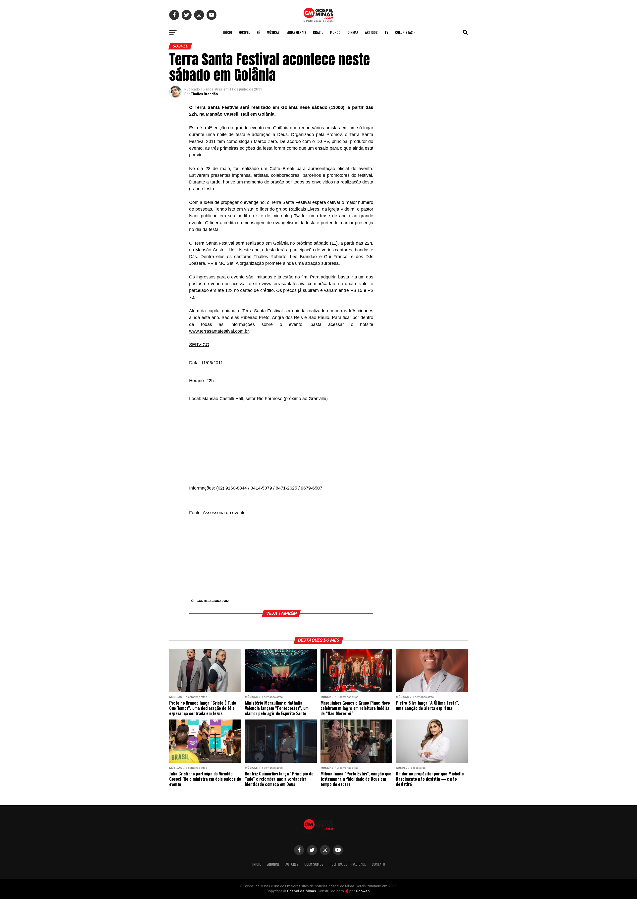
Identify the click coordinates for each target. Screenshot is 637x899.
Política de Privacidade (347, 864)
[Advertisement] (281, 442)
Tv (386, 32)
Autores (291, 864)
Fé (258, 32)
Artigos (371, 32)
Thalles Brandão (204, 94)
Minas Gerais (296, 32)
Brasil (318, 32)
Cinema (352, 32)
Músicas (273, 32)
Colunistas (404, 32)
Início (227, 32)
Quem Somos (313, 864)
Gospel (244, 32)
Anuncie (273, 864)
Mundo (335, 32)
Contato (378, 864)
